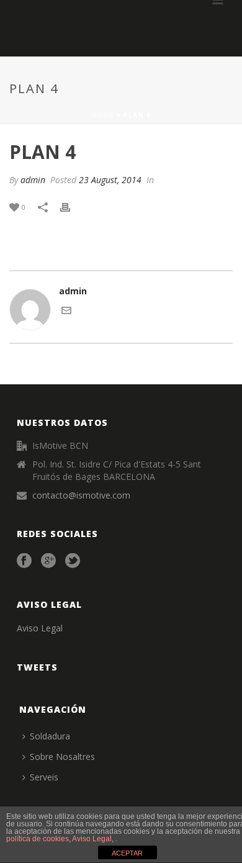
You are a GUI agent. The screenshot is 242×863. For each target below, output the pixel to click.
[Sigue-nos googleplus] (48, 561)
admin (32, 180)
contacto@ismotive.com (81, 495)
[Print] (71, 206)
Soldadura (50, 736)
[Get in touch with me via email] (66, 312)
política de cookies (37, 838)
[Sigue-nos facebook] (24, 561)
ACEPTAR (127, 853)
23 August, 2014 (110, 180)
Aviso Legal (40, 628)
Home (103, 115)
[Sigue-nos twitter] (72, 561)
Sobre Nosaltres (62, 756)
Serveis (44, 777)
